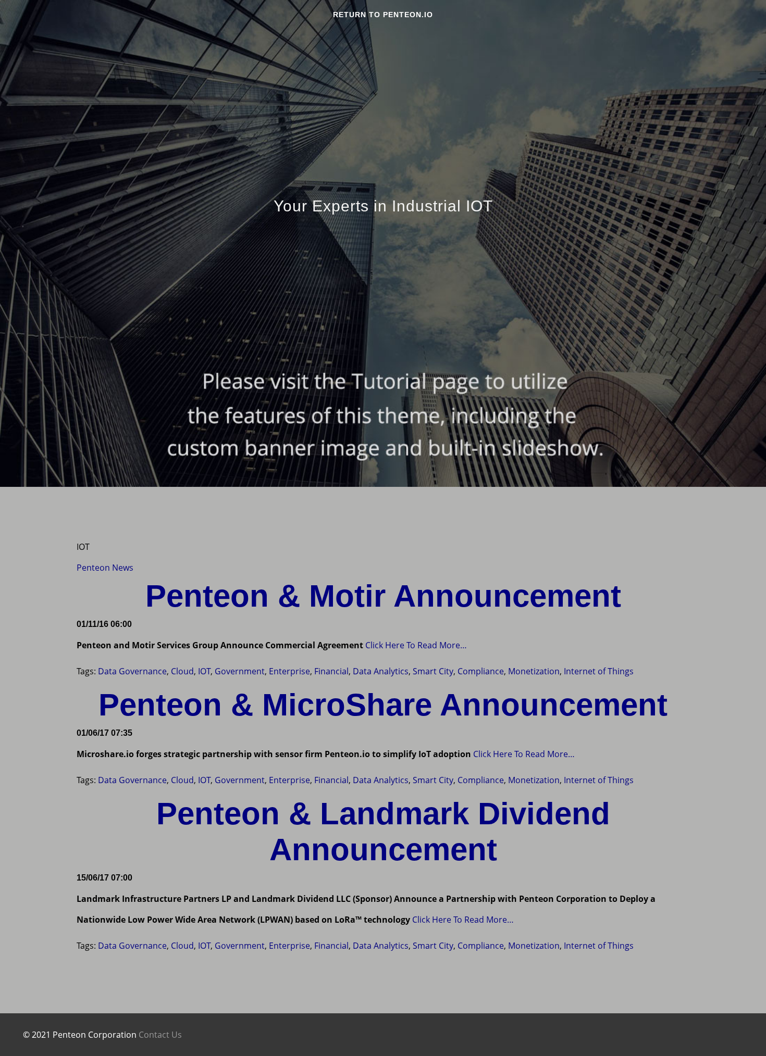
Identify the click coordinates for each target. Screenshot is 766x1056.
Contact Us (160, 1034)
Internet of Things (599, 671)
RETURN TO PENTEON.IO (383, 14)
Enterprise (289, 671)
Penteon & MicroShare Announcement (383, 704)
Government (240, 671)
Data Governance (132, 671)
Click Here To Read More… (415, 645)
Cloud (182, 671)
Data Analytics (381, 671)
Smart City (433, 671)
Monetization (534, 671)
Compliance (481, 671)
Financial (331, 671)
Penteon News (105, 567)
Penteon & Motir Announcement (383, 596)
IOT (204, 671)
